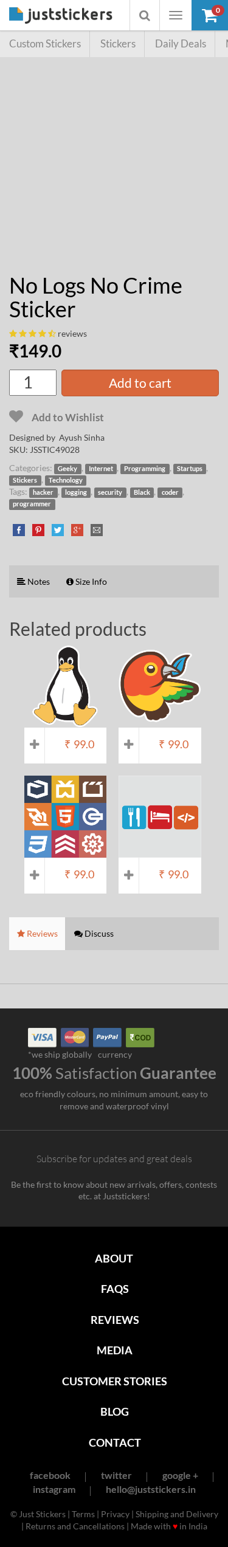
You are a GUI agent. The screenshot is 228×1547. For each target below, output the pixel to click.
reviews (72, 333)
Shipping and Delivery (177, 1514)
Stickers (118, 43)
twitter (116, 1475)
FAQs (115, 1288)
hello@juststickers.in (151, 1489)
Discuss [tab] (98, 933)
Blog (114, 1411)
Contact (115, 1442)
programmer (32, 504)
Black (142, 492)
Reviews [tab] (41, 933)
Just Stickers (60, 16)
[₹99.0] (65, 721)
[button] (210, 15)
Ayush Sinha (82, 437)
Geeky (67, 468)
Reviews (115, 1319)
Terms (83, 1514)
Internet (101, 468)
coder (170, 492)
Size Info (90, 581)
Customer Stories (114, 1381)
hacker (43, 492)
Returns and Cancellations (75, 1526)
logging (76, 492)
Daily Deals (180, 43)
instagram (54, 1489)
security (110, 492)
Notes (38, 581)
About (114, 1258)
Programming (144, 468)
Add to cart (140, 382)
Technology (66, 480)
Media (115, 1350)
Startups (189, 468)
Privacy (115, 1514)
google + (180, 1475)
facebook (50, 1475)
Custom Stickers (45, 43)
